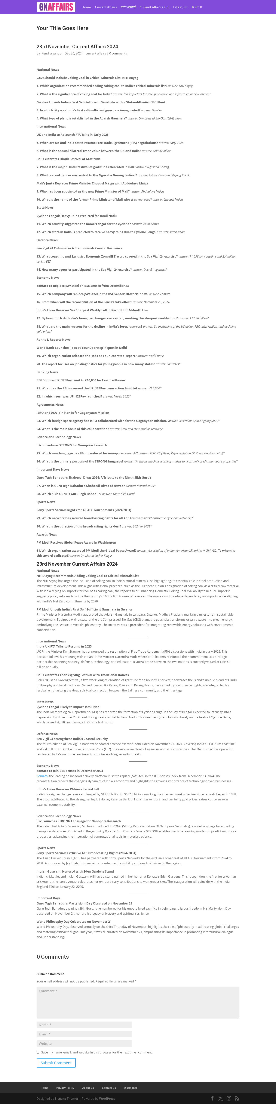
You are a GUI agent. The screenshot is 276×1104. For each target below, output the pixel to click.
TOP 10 (197, 7)
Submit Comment (56, 1062)
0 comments (118, 53)
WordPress (107, 1098)
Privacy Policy (65, 1088)
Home (86, 7)
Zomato (42, 776)
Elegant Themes (66, 1098)
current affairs (96, 53)
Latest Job (180, 7)
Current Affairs (106, 7)
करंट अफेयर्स (128, 7)
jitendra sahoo (51, 53)
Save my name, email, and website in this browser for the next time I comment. (97, 1052)
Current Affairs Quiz (154, 7)
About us (88, 1088)
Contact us (109, 1088)
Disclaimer (130, 1088)
